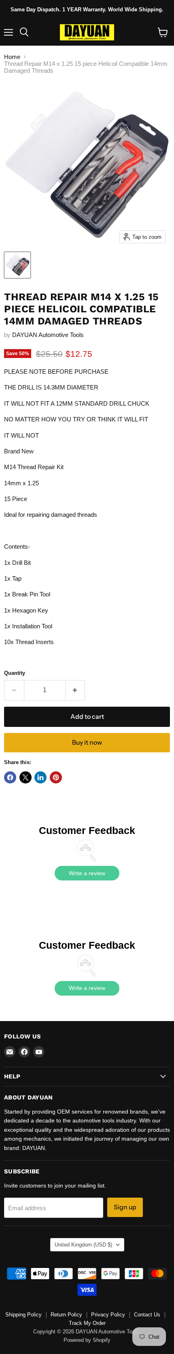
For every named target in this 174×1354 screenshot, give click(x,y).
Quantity (14, 673)
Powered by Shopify (87, 1340)
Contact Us (147, 1315)
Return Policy (66, 1315)
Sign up (125, 1207)
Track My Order (87, 1323)
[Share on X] (25, 777)
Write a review (87, 873)
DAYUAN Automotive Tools (48, 334)
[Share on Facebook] (10, 777)
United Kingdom (83, 1245)
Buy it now (87, 742)
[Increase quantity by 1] (75, 690)
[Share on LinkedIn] (40, 777)
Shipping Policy (23, 1315)
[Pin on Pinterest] (56, 777)
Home (12, 56)
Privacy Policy (108, 1315)
